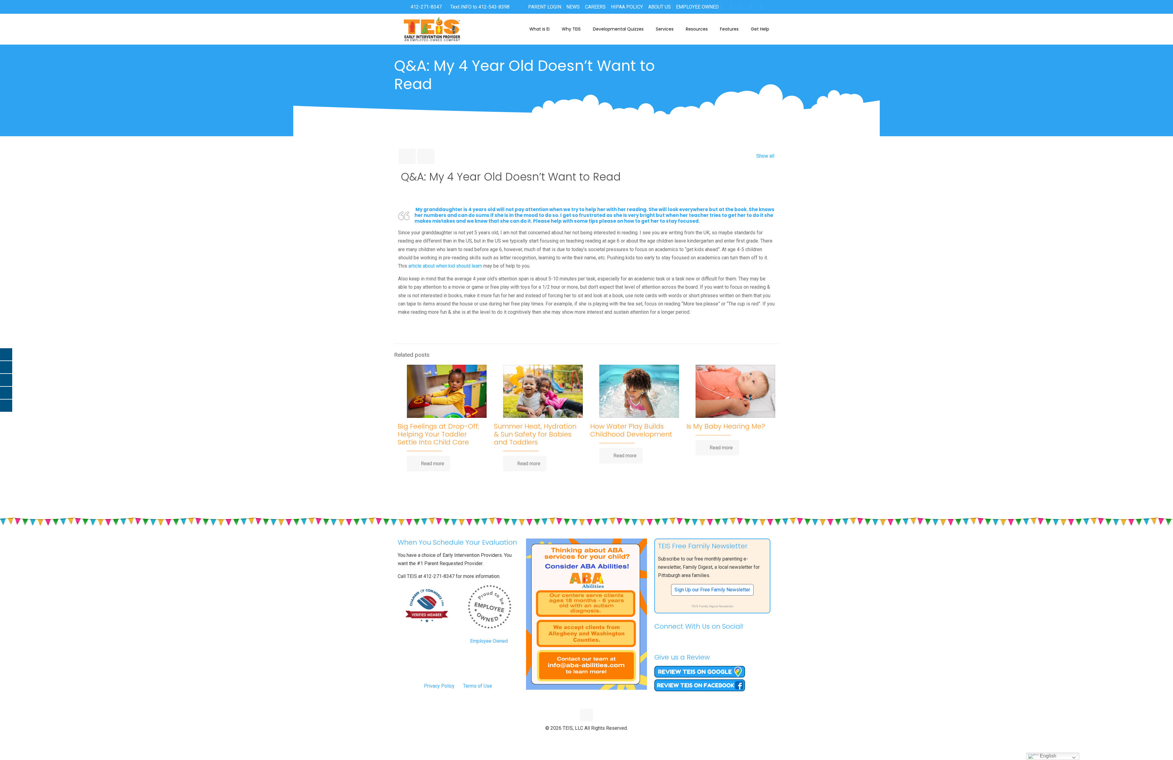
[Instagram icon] (599, 738)
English (1047, 755)
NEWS (573, 7)
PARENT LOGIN (544, 7)
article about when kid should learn (445, 266)
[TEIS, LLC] (432, 29)
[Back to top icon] (586, 715)
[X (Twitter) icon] (580, 738)
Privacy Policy (439, 686)
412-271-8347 (425, 7)
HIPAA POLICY (627, 7)
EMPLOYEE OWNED (697, 7)
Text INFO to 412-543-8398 (480, 7)
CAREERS (595, 7)
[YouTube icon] (586, 738)
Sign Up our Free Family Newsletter (712, 590)
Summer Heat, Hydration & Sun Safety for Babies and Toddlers (535, 434)
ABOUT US (659, 7)
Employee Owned (489, 641)
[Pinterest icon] (593, 738)
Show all (765, 156)
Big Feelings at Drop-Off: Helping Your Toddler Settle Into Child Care (438, 434)
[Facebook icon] (574, 738)
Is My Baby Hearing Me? (725, 426)
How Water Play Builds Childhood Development (631, 430)
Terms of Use (477, 686)
